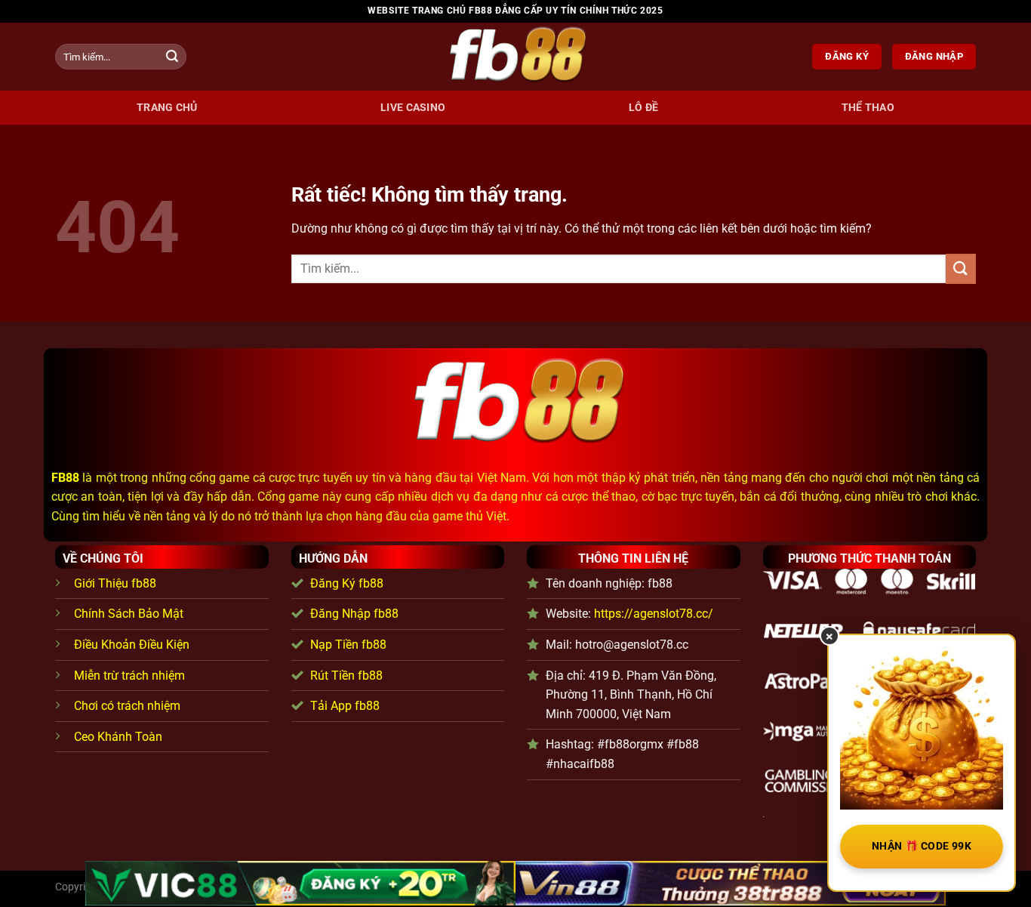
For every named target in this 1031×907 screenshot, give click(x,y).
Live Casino (412, 107)
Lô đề (643, 107)
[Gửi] (172, 56)
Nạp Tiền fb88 (348, 644)
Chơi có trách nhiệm (127, 706)
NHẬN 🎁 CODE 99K (921, 846)
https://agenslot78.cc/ (653, 613)
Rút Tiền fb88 (346, 675)
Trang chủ (167, 107)
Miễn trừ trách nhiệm (129, 675)
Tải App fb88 (345, 706)
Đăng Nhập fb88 (354, 613)
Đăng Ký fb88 (346, 583)
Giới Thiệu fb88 (115, 583)
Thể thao (868, 107)
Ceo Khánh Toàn (118, 737)
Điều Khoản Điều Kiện (131, 644)
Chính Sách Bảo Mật (128, 613)
